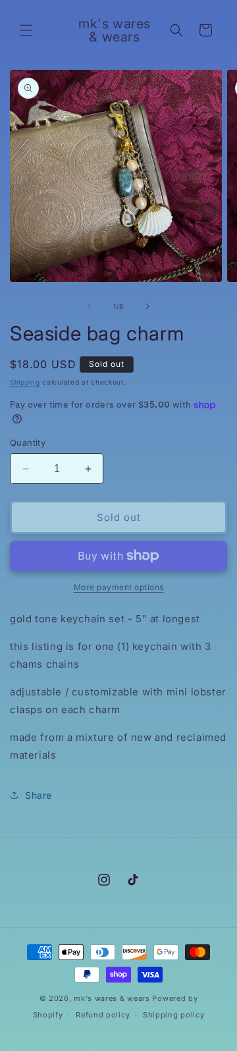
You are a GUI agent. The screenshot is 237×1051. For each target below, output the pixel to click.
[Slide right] (147, 306)
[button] (26, 30)
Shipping (25, 382)
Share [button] (38, 795)
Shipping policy (174, 1014)
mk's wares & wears (113, 998)
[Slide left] (89, 306)
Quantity (27, 442)
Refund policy (103, 1014)
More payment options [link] (119, 587)
